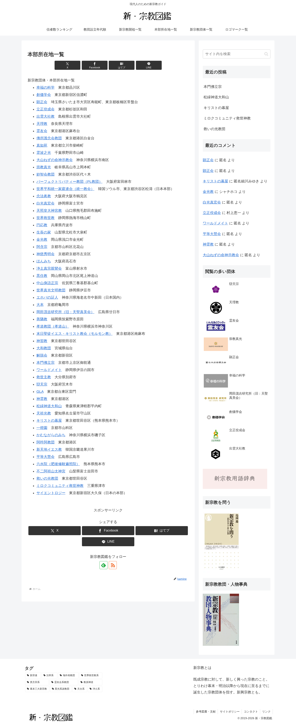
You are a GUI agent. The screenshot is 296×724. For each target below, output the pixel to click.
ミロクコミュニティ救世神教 (60, 486)
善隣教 (41, 319)
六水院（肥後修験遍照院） (58, 464)
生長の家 (43, 232)
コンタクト (251, 711)
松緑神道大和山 (49, 406)
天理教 (41, 124)
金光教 (41, 240)
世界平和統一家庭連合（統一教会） (65, 189)
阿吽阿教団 (45, 442)
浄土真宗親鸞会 (49, 268)
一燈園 (41, 428)
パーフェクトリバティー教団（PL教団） (69, 182)
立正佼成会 (45, 109)
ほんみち (43, 261)
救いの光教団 (47, 478)
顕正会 (41, 102)
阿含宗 (41, 247)
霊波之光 (43, 153)
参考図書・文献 (206, 711)
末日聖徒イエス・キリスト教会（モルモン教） (74, 334)
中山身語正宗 (47, 283)
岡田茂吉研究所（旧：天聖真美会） (65, 312)
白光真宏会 (45, 203)
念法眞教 (43, 196)
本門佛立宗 (45, 363)
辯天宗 (41, 384)
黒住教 (41, 276)
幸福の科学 (45, 87)
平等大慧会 (45, 457)
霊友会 (41, 131)
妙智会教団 (45, 174)
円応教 (41, 225)
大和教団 (43, 348)
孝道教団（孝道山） (52, 326)
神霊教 (41, 399)
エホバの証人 (47, 297)
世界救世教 (45, 218)
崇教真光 (43, 167)
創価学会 (43, 95)
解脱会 (41, 355)
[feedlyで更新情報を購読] (103, 565)
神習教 (41, 341)
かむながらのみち (50, 435)
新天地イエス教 (49, 449)
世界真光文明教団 (50, 290)
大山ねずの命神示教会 (54, 160)
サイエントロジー (50, 493)
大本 (40, 305)
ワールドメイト (49, 370)
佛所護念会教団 (49, 138)
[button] (266, 54)
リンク (266, 711)
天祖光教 (43, 413)
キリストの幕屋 (49, 421)
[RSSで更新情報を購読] (113, 565)
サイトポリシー (230, 711)
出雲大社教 (45, 116)
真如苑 (41, 145)
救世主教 (43, 377)
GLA (39, 392)
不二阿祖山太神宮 (50, 471)
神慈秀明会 (45, 254)
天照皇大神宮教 (49, 211)
